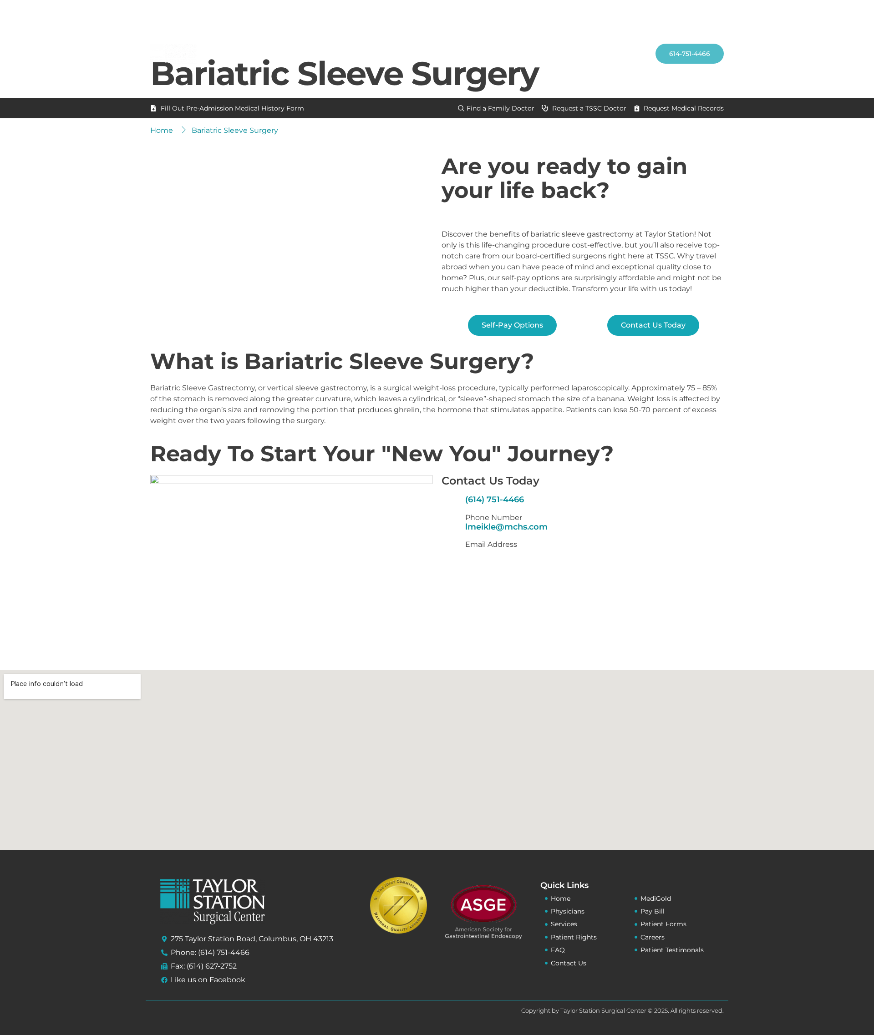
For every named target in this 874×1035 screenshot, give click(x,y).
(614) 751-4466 (494, 500)
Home (349, 53)
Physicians (399, 53)
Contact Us (584, 53)
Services (464, 53)
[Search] (626, 65)
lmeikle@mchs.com (506, 527)
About (522, 53)
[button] (634, 25)
